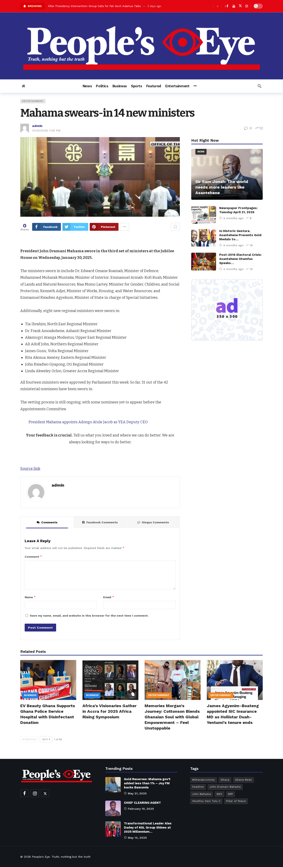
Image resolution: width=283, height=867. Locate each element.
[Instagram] (246, 6)
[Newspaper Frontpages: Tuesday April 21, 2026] (203, 215)
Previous (30, 739)
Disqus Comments (155, 522)
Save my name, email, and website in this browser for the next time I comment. (89, 615)
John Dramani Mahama (225, 787)
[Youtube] (233, 6)
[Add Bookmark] (175, 227)
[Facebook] (24, 793)
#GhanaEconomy (203, 780)
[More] (195, 86)
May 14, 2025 (137, 837)
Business (30, 695)
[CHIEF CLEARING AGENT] (113, 808)
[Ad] (227, 310)
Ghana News (243, 780)
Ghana (225, 780)
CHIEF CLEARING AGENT (142, 803)
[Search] (259, 86)
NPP (230, 794)
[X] (240, 6)
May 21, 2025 (137, 793)
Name (30, 597)
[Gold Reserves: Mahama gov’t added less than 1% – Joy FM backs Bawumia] (113, 785)
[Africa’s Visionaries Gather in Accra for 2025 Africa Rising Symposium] (110, 680)
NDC (219, 794)
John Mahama (201, 794)
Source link (30, 468)
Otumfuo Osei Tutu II (206, 801)
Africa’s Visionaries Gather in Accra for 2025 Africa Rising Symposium (109, 711)
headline (198, 787)
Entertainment (33, 101)
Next (45, 739)
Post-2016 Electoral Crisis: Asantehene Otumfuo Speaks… (240, 259)
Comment (33, 556)
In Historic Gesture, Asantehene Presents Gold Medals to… (240, 235)
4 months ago (233, 218)
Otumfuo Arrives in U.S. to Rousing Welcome (77, 6)
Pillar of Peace (236, 801)
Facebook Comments (102, 522)
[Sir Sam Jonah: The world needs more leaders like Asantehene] (227, 174)
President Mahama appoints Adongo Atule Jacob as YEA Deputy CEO (88, 422)
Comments (49, 522)
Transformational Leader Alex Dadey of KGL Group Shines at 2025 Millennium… (148, 828)
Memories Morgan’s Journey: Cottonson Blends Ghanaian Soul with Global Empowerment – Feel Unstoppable (172, 717)
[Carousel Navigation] (221, 6)
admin (37, 126)
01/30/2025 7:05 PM (46, 130)
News (200, 151)
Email (108, 597)
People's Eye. (41, 856)
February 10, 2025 (141, 808)
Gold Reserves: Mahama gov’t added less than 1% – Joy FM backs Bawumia (147, 783)
